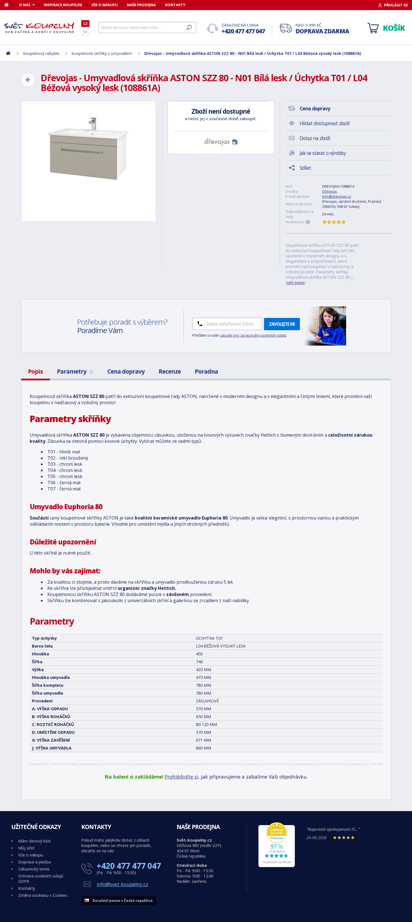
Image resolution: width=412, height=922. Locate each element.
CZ (85, 23)
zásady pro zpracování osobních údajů (253, 335)
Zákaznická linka (243, 28)
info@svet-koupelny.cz (122, 884)
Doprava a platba (34, 862)
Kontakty (175, 4)
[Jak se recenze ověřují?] (308, 222)
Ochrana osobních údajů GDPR (40, 878)
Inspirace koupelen (63, 4)
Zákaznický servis (34, 869)
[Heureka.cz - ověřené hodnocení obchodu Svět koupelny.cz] (276, 865)
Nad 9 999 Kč (322, 28)
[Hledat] (189, 27)
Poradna (206, 371)
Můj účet (26, 848)
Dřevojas (329, 191)
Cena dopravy (126, 371)
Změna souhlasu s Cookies (42, 895)
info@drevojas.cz (336, 196)
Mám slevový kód (34, 841)
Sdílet (305, 167)
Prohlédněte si (181, 776)
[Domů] (9, 5)
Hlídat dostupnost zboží (324, 123)
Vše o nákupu (104, 4)
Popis (35, 371)
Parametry (75, 371)
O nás (25, 4)
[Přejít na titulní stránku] (39, 28)
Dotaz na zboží (315, 138)
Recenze (170, 371)
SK (85, 31)
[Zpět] (28, 80)
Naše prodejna (141, 4)
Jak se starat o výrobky (323, 153)
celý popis (295, 282)
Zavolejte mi (282, 324)
